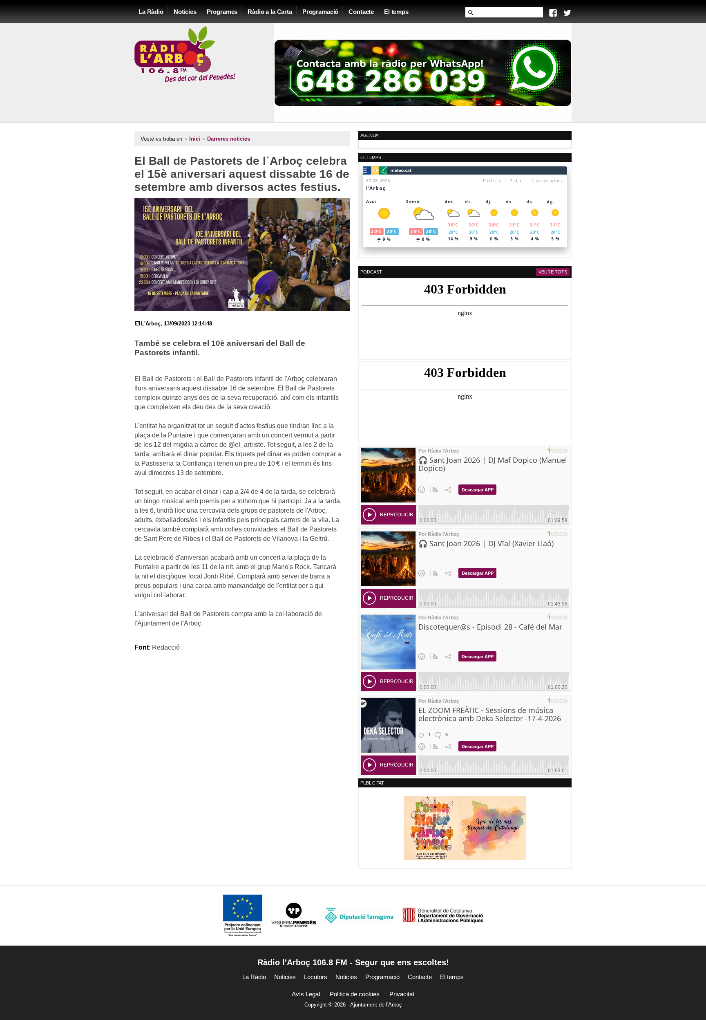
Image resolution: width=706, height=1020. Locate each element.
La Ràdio (151, 11)
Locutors (315, 976)
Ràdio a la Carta (270, 11)
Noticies (185, 11)
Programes (222, 11)
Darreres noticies (228, 139)
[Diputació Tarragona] (359, 915)
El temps (396, 11)
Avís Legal (306, 994)
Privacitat (401, 994)
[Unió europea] (242, 915)
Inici (194, 139)
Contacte (361, 11)
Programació (320, 11)
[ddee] (465, 827)
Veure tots (552, 271)
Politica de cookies (355, 994)
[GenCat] (443, 915)
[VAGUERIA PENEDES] (293, 915)
